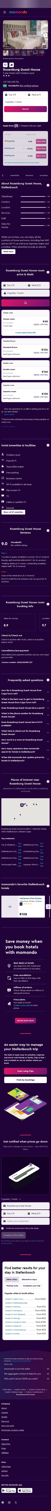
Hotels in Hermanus (13, 1311)
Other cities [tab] (11, 1280)
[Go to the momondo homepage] (18, 12)
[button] (5, 12)
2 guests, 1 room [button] (13, 102)
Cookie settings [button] (8, 427)
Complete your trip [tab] (31, 1286)
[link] (25, 1020)
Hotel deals (7, 1389)
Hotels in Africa (20, 1389)
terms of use (36, 1241)
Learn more (9, 414)
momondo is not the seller (17, 1369)
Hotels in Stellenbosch (34, 1392)
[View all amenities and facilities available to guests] (48, 445)
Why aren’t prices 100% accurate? (21, 1379)
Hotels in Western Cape (14, 1392)
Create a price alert (22, 1005)
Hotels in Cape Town (14, 1299)
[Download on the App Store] (25, 1490)
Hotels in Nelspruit (13, 1326)
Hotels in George (12, 1318)
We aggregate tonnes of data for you (22, 1374)
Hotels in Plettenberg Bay (16, 1303)
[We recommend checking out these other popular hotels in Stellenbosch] (48, 886)
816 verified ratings (29, 86)
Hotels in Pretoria (12, 1307)
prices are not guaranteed (21, 1361)
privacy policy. (6, 1243)
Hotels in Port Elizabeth (15, 1314)
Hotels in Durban (12, 1334)
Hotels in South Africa (37, 1389)
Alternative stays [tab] (29, 1280)
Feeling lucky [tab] (12, 1286)
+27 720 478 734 (11, 82)
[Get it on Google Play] (8, 1490)
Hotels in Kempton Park (15, 1322)
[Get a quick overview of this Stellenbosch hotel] (48, 185)
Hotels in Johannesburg (15, 1330)
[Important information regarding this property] (48, 604)
